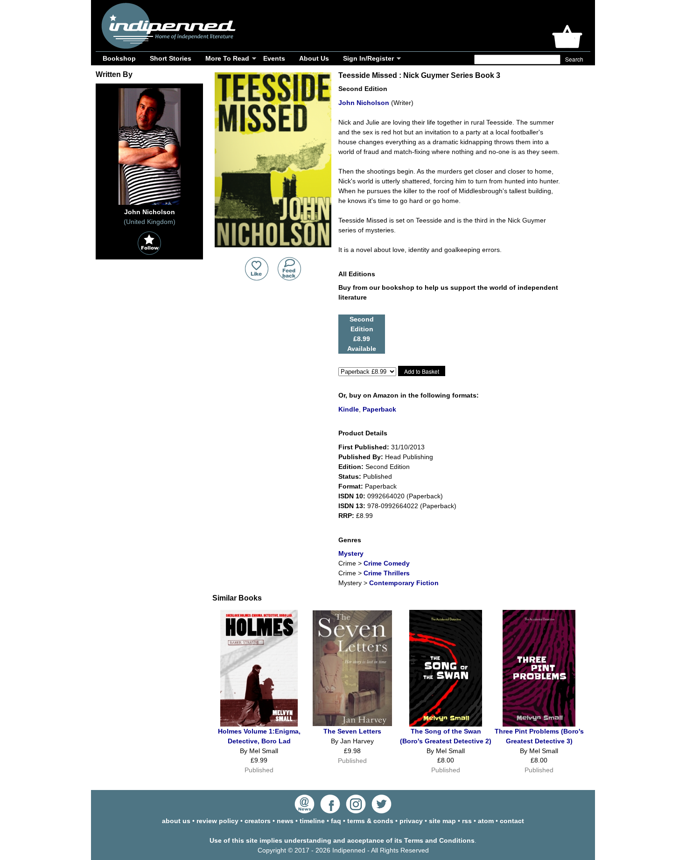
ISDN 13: (351, 506)
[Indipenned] (167, 45)
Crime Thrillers (387, 573)
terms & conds (370, 821)
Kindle (348, 409)
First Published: (363, 447)
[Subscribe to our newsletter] (304, 811)
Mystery (351, 553)
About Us (314, 58)
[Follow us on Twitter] (381, 811)
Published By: (360, 457)
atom (486, 821)
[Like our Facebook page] (330, 811)
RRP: (346, 515)
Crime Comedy (387, 563)
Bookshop (119, 58)
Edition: (351, 466)
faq (336, 821)
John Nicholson (363, 102)
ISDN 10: (351, 496)
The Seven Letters (352, 731)
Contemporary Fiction (404, 583)
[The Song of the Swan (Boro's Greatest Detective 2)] (445, 724)
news (285, 821)
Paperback (379, 409)
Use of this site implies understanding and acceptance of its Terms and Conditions (342, 840)
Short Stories (170, 58)
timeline (312, 821)
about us (176, 821)
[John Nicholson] (150, 205)
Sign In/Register (368, 58)
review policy (217, 821)
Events (274, 58)
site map (442, 821)
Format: (350, 486)
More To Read (227, 58)
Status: (349, 476)
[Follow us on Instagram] (356, 811)
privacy (411, 821)
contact (512, 821)
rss (467, 821)
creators (258, 821)
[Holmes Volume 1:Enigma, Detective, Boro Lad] (259, 724)
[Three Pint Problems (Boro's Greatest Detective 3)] (539, 724)
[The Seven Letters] (352, 723)
